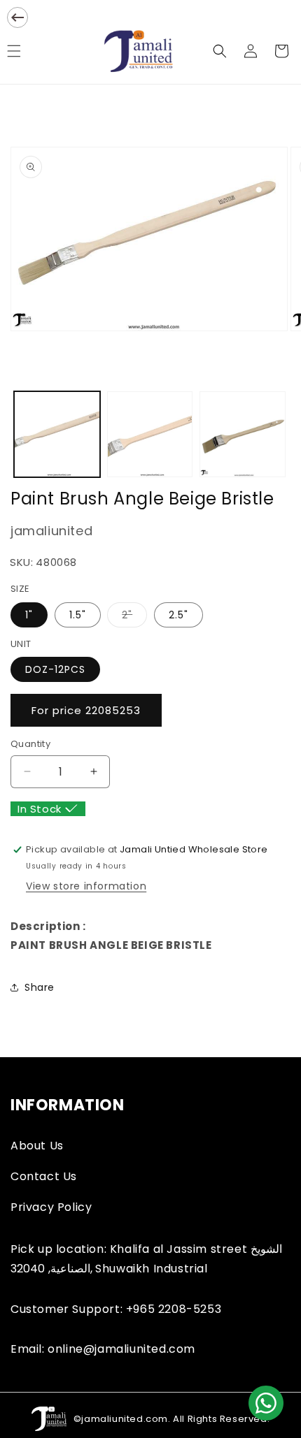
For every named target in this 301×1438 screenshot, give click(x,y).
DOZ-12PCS (55, 669)
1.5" (77, 615)
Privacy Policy (51, 1207)
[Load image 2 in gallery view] (150, 434)
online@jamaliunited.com (121, 1349)
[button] (219, 51)
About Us (37, 1146)
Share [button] (39, 987)
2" (134, 617)
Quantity (30, 743)
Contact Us (43, 1176)
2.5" (178, 615)
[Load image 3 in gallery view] (243, 434)
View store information (86, 886)
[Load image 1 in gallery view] (57, 434)
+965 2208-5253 (173, 1309)
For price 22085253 (86, 710)
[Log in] (250, 51)
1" (29, 615)
